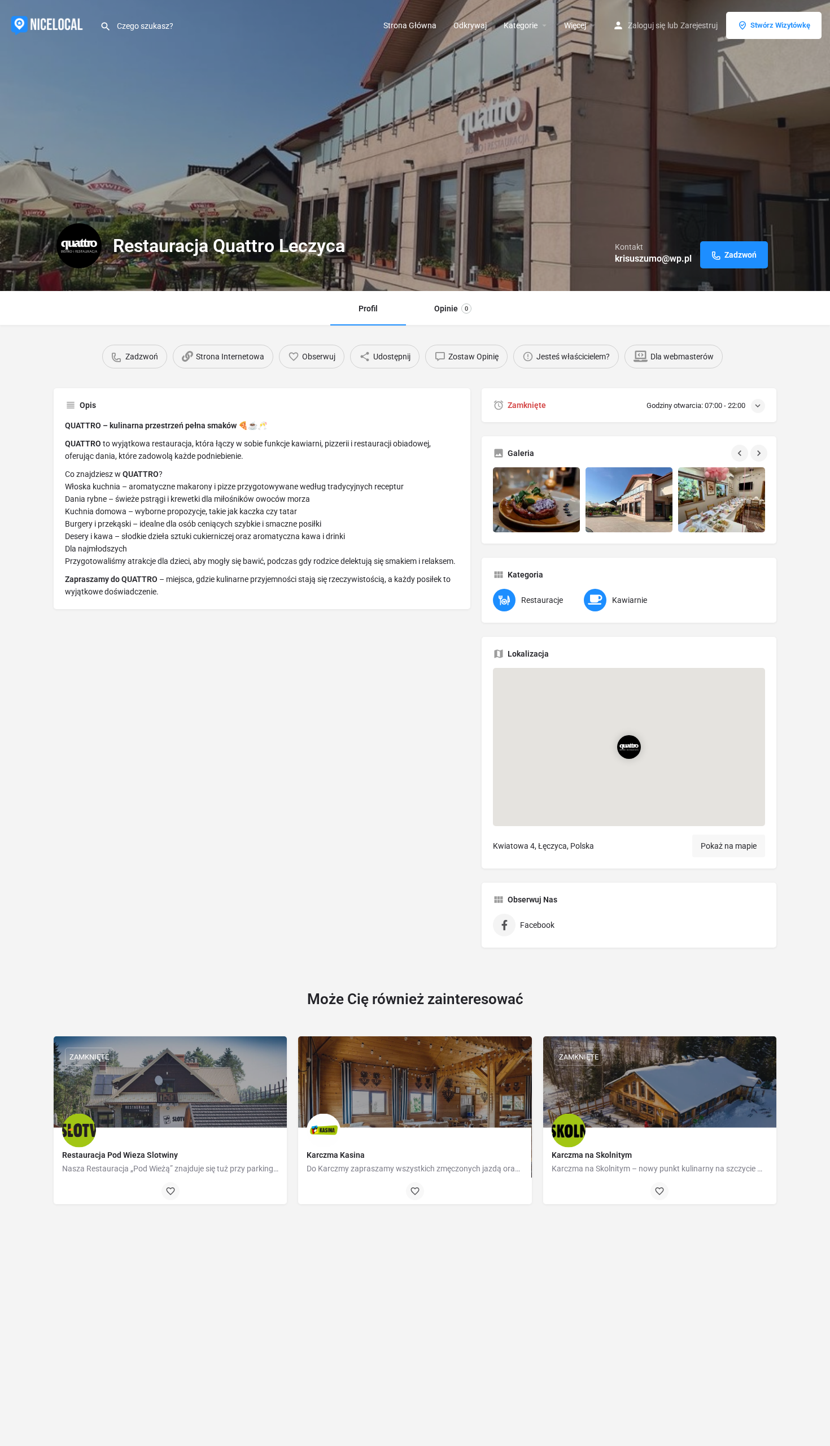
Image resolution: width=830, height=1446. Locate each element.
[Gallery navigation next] (760, 453)
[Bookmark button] (170, 1191)
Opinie (451, 308)
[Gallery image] (536, 499)
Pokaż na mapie (729, 845)
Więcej (575, 25)
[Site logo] (49, 24)
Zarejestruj (699, 25)
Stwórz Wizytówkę (780, 25)
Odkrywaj (470, 25)
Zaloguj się (646, 25)
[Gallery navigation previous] (740, 453)
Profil (368, 308)
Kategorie (521, 25)
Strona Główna (409, 25)
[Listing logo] (79, 245)
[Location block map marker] (629, 747)
